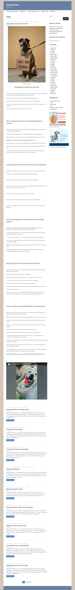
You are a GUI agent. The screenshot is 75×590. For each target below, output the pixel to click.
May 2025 (52, 64)
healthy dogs (17, 21)
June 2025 (52, 62)
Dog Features (12, 5)
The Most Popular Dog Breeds (17, 449)
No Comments (35, 21)
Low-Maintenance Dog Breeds (17, 545)
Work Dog (22, 11)
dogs (14, 21)
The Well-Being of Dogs (33, 11)
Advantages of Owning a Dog (17, 565)
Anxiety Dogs (44, 11)
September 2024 (54, 75)
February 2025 (53, 69)
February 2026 (53, 54)
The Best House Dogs (14, 429)
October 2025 (53, 56)
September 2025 (54, 57)
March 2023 (53, 93)
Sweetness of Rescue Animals (27, 21)
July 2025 (52, 61)
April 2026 (52, 53)
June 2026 (52, 51)
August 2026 (53, 48)
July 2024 (52, 79)
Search (50, 16)
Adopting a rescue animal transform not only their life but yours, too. (20, 140)
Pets (20, 21)
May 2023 (52, 92)
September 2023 (54, 87)
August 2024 (53, 77)
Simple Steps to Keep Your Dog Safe (19, 507)
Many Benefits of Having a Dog (17, 409)
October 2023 (53, 85)
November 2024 (53, 72)
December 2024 (53, 70)
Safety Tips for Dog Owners (16, 525)
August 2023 (53, 88)
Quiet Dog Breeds (12, 469)
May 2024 (52, 82)
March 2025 (53, 67)
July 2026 (52, 49)
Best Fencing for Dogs (15, 467)
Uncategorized (53, 109)
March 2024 (53, 83)
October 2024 (53, 74)
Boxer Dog (53, 11)
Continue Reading (10, 420)
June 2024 (52, 80)
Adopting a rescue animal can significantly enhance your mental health (21, 228)
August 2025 (53, 59)
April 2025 (52, 66)
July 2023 (52, 90)
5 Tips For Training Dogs (12, 11)
